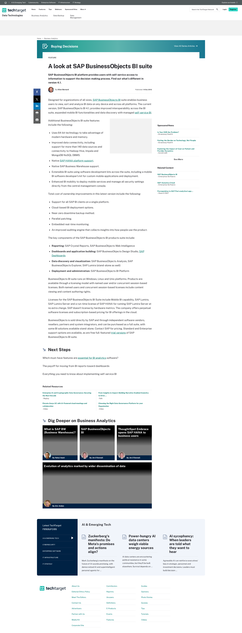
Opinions (145, 592)
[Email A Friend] (36, 120)
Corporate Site (78, 625)
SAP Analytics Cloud (166, 183)
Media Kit (76, 620)
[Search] (217, 10)
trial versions (118, 332)
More (82, 9)
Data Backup (58, 16)
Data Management (75, 16)
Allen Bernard (63, 90)
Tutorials (145, 614)
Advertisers (77, 608)
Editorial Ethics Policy (81, 592)
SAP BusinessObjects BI (107, 99)
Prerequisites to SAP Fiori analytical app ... (175, 191)
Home (39, 38)
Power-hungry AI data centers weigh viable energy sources (142, 542)
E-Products (111, 608)
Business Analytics (40, 16)
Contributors (111, 586)
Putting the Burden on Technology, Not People (176, 140)
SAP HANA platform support (76, 160)
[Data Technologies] (14, 6)
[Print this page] (36, 113)
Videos (144, 620)
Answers (110, 597)
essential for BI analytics (92, 357)
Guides (144, 586)
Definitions (111, 603)
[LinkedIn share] (36, 106)
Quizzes (144, 603)
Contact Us (76, 603)
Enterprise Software (48, 2)
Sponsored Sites (71, 9)
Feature (52, 58)
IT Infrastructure (64, 2)
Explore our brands (228, 2)
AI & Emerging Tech (18, 2)
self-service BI (143, 112)
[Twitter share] (36, 99)
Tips (50, 9)
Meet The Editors (79, 597)
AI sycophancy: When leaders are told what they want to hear (181, 544)
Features (42, 9)
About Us (76, 586)
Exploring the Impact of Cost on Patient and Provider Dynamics (175, 150)
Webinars (58, 9)
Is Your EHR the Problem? (168, 132)
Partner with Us (78, 614)
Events (109, 614)
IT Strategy (77, 2)
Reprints (110, 592)
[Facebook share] (36, 92)
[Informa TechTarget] (5, 2)
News (34, 9)
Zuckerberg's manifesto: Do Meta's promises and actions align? (101, 544)
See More (178, 159)
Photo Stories (147, 597)
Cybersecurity (33, 2)
